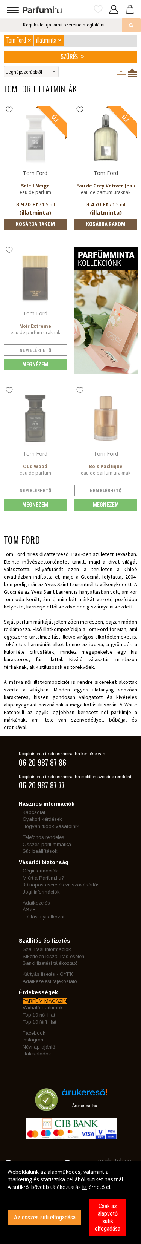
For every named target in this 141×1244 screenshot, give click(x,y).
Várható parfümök (43, 1008)
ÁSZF (29, 909)
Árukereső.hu (84, 1105)
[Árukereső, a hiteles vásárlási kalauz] (46, 1108)
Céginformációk (40, 871)
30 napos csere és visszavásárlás (61, 885)
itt (84, 1186)
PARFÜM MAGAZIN (45, 1001)
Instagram (34, 1040)
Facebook (34, 1033)
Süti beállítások (40, 851)
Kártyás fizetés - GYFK (48, 974)
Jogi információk (41, 892)
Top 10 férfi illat (39, 1022)
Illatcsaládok (37, 1054)
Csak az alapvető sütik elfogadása (107, 1217)
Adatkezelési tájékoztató (50, 981)
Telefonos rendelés (43, 837)
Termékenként (132, 72)
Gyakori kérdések (42, 819)
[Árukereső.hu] (84, 1095)
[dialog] (70, 1202)
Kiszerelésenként (121, 73)
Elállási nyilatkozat (43, 917)
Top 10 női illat (39, 1015)
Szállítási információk (47, 949)
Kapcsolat (34, 812)
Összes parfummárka (47, 844)
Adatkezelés (36, 903)
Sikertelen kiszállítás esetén (53, 956)
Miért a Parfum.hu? (43, 878)
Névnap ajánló (39, 1047)
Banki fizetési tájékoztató (50, 963)
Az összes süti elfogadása (45, 1217)
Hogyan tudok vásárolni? (51, 826)
